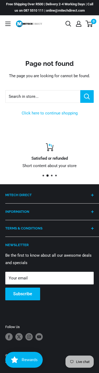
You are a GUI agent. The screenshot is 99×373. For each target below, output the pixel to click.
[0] (89, 24)
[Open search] (68, 24)
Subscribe (22, 293)
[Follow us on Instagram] (29, 336)
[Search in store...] (87, 96)
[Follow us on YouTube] (39, 336)
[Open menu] (8, 24)
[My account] (78, 24)
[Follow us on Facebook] (9, 336)
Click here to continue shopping (50, 113)
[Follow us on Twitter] (19, 336)
